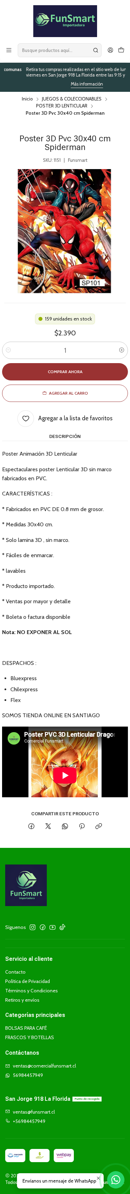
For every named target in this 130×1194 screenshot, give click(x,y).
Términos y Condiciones (31, 990)
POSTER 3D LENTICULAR (61, 106)
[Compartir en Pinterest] (82, 826)
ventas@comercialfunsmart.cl (44, 1066)
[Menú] (9, 50)
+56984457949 (29, 1121)
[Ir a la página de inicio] (65, 21)
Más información (74, 84)
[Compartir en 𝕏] (48, 826)
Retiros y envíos (22, 1000)
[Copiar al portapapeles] (98, 826)
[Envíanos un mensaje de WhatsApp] (115, 1179)
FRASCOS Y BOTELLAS (29, 1037)
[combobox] (60, 50)
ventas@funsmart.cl (34, 1112)
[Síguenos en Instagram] (32, 927)
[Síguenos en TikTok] (62, 927)
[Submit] (96, 50)
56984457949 (28, 1075)
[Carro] (121, 50)
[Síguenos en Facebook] (42, 927)
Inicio (27, 99)
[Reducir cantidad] (8, 350)
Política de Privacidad (27, 981)
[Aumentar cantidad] (122, 350)
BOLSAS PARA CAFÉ (26, 1028)
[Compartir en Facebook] (31, 826)
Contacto (15, 972)
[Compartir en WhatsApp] (65, 826)
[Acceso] (110, 50)
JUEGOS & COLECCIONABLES (72, 99)
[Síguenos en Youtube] (52, 927)
